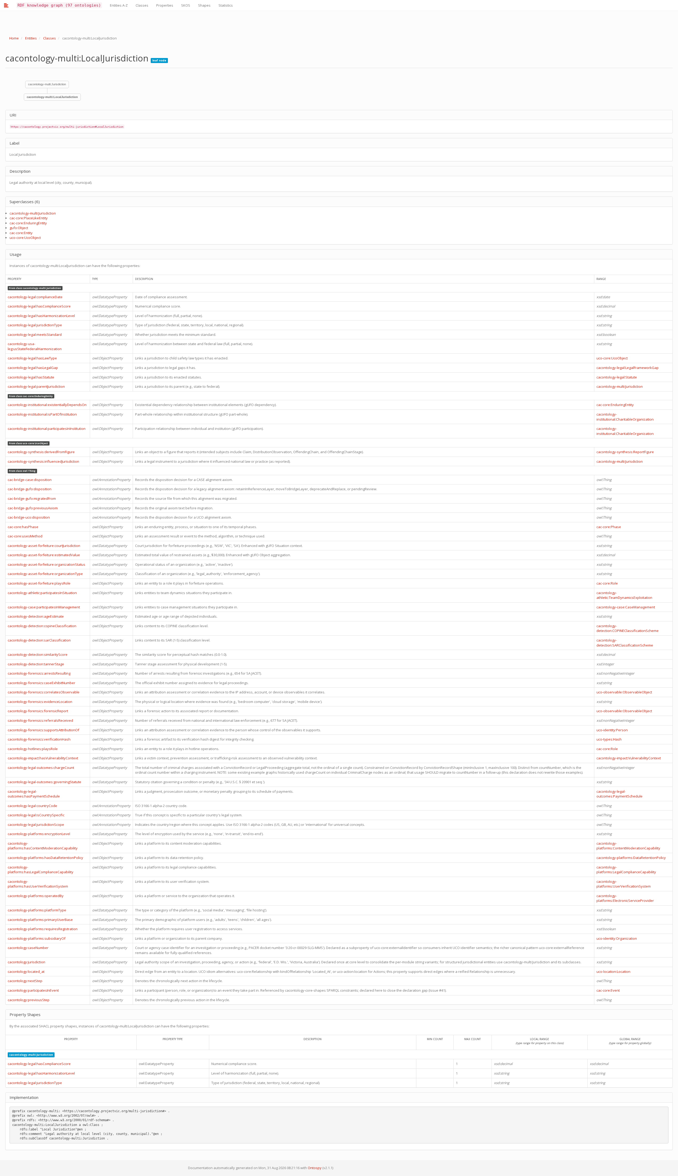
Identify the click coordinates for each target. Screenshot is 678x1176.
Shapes (204, 5)
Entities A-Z (119, 5)
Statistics (225, 5)
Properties (164, 5)
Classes (142, 5)
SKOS (185, 5)
